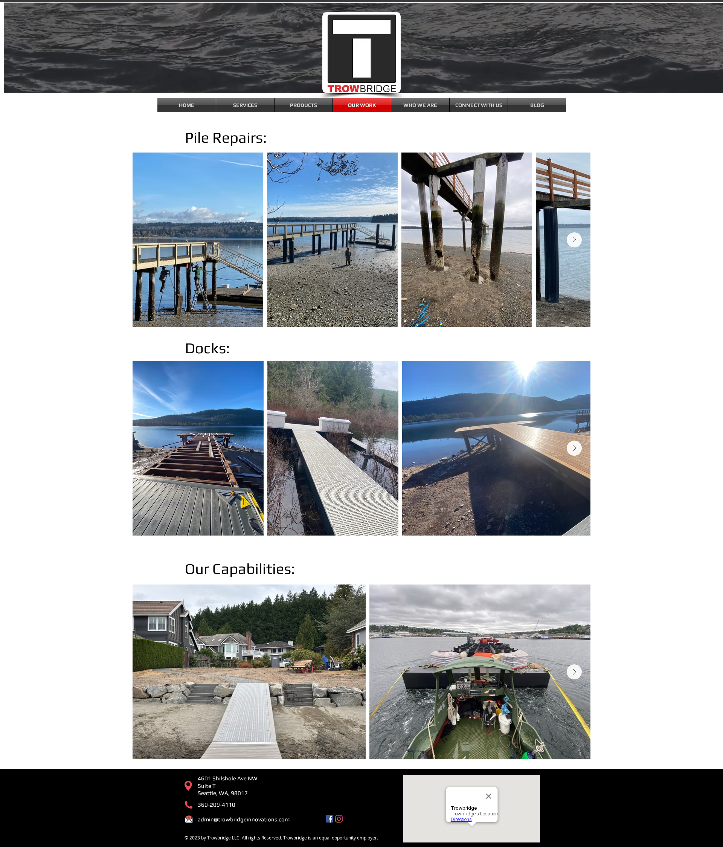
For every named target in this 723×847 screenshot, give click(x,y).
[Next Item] (574, 239)
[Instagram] (339, 819)
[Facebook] (329, 819)
